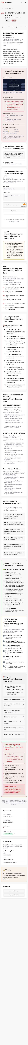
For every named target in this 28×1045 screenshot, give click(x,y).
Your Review (6, 192)
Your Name (6, 186)
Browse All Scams (14, 895)
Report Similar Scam (14, 891)
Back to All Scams (9, 9)
